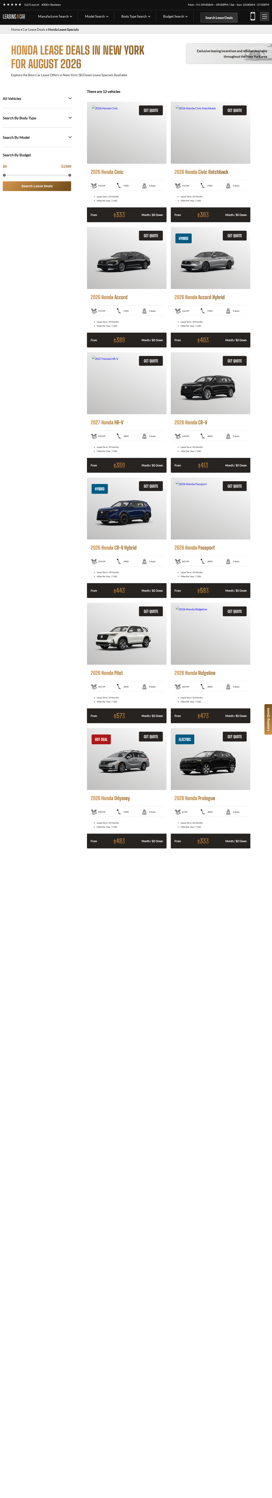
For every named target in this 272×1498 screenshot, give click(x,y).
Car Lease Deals (34, 29)
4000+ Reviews (51, 4)
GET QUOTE (151, 110)
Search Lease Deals (219, 18)
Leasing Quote (268, 719)
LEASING (14, 16)
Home (15, 29)
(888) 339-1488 (252, 15)
